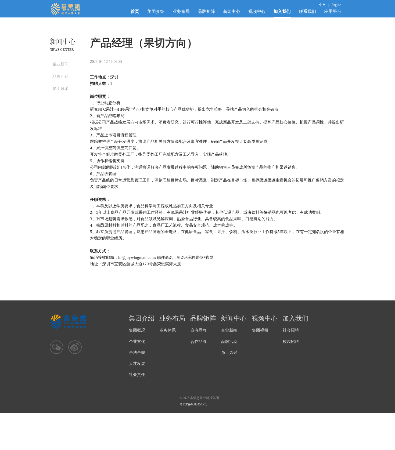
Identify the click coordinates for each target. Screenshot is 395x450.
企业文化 (137, 341)
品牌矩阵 (206, 11)
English (336, 5)
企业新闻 (60, 64)
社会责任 (137, 374)
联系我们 (307, 11)
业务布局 (181, 11)
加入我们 (282, 11)
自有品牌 (199, 330)
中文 (322, 5)
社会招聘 (291, 330)
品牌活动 (60, 76)
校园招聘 (291, 341)
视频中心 (256, 11)
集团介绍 (155, 11)
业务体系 (168, 330)
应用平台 (332, 11)
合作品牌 (199, 341)
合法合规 (137, 352)
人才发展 (137, 363)
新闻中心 (231, 11)
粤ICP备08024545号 (193, 404)
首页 (135, 11)
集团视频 (260, 330)
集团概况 (137, 330)
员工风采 (60, 88)
